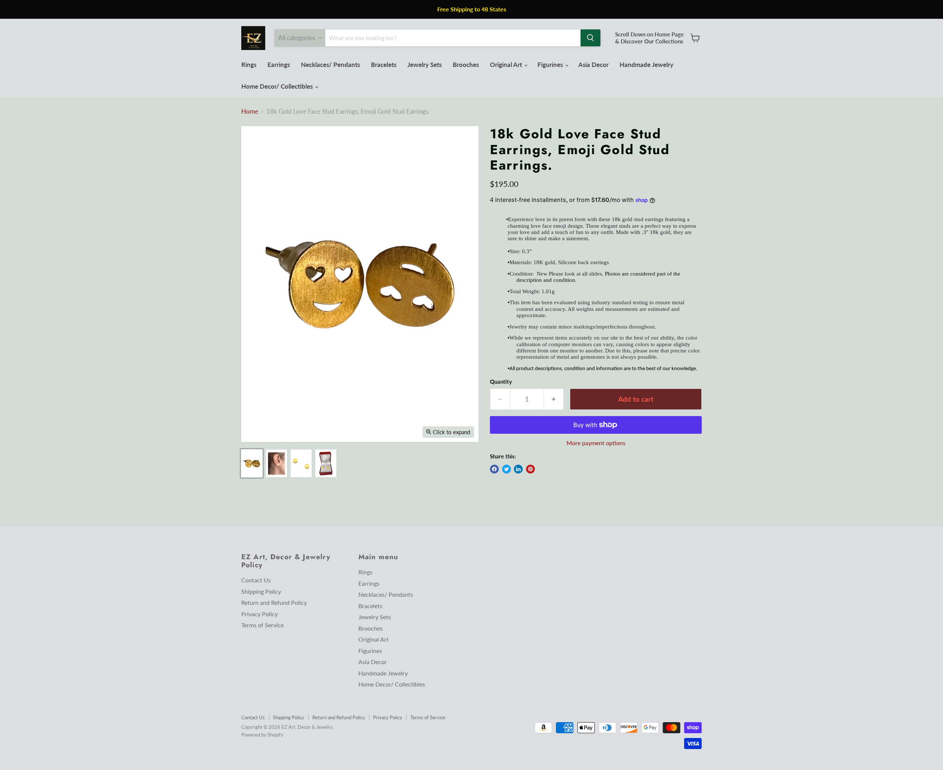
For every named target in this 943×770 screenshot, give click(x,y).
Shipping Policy (261, 591)
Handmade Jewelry (646, 64)
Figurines (550, 64)
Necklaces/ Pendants (330, 64)
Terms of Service (262, 624)
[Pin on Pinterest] (530, 469)
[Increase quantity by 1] (554, 399)
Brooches (466, 64)
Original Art (506, 64)
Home (249, 111)
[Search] (590, 37)
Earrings (278, 64)
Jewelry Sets (424, 64)
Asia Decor (593, 64)
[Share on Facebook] (494, 469)
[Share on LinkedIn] (518, 469)
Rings (248, 64)
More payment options (596, 443)
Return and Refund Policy (274, 602)
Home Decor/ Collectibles (277, 86)
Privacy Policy (259, 613)
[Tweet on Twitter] (506, 469)
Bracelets (383, 64)
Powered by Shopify (262, 735)
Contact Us (256, 579)
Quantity (501, 382)
